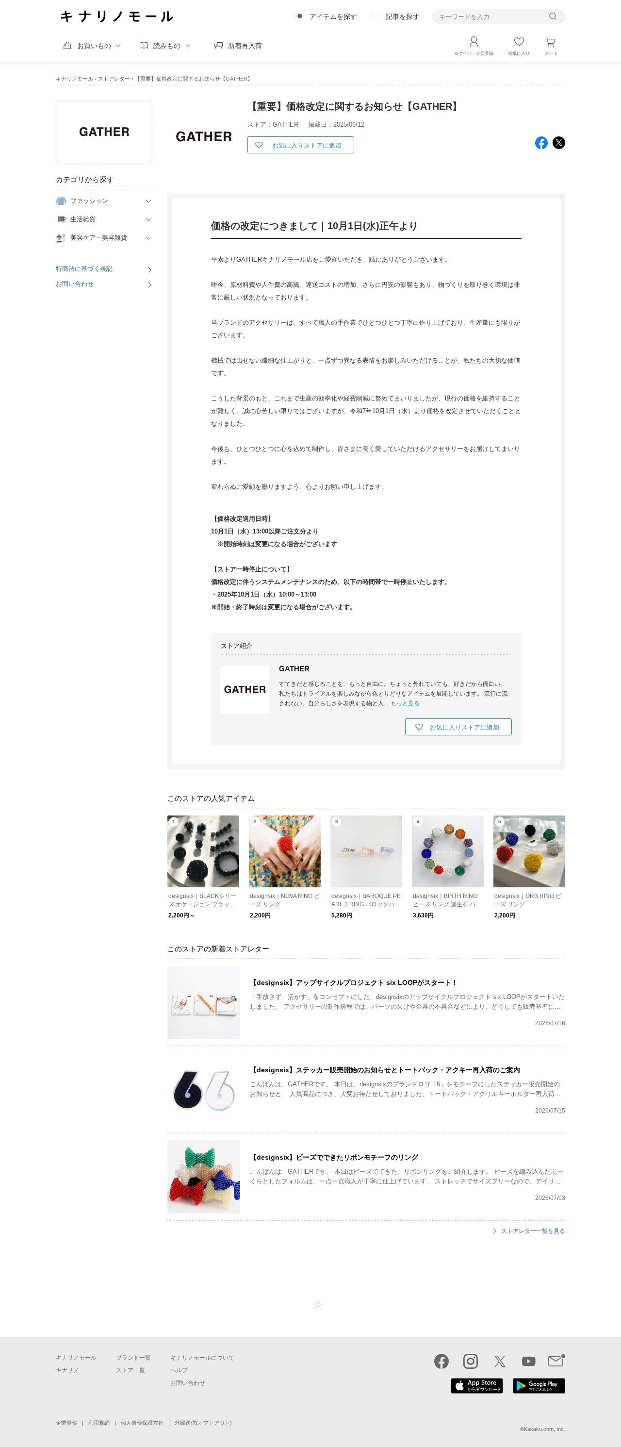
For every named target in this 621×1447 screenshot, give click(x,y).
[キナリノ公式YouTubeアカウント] (529, 1361)
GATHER (294, 669)
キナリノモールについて (202, 1357)
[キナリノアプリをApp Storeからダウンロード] (477, 1391)
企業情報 (66, 1423)
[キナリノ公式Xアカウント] (499, 1361)
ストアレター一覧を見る (533, 1231)
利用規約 (99, 1423)
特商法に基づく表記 (84, 268)
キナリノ (67, 1370)
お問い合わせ (75, 283)
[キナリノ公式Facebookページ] (441, 1361)
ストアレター (114, 79)
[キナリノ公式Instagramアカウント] (470, 1361)
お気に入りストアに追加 (307, 145)
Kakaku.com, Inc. (544, 1429)
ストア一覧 (130, 1370)
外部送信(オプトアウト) (203, 1423)
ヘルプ (179, 1370)
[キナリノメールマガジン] (556, 1361)
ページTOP (317, 1305)
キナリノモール (74, 79)
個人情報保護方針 (142, 1423)
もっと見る (405, 703)
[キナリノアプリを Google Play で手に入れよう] (539, 1391)
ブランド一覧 (133, 1357)
